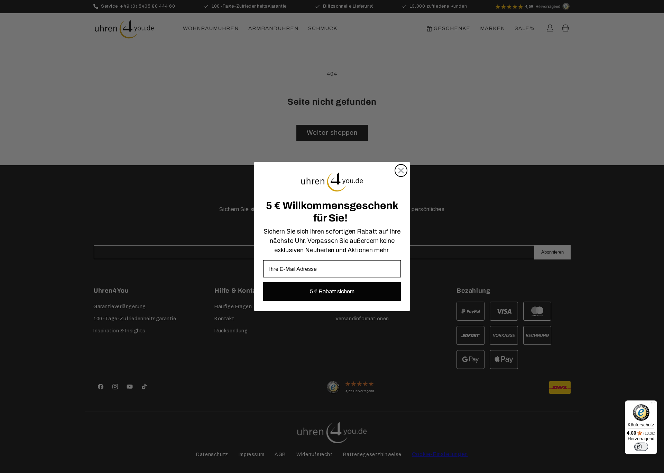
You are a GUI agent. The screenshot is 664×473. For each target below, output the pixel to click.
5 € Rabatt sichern (332, 291)
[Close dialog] (401, 170)
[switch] (641, 447)
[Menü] (653, 404)
